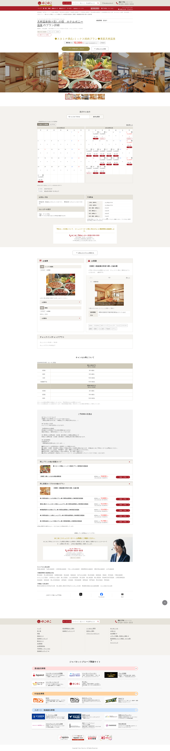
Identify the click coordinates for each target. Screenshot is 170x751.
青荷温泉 (106, 580)
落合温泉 (66, 575)
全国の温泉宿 (55, 12)
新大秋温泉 (91, 575)
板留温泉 (98, 575)
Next (116, 73)
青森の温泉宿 (41, 569)
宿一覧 (45, 8)
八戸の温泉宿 (110, 569)
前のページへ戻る (44, 34)
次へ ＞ (128, 277)
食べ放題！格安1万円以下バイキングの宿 (68, 585)
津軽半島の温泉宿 (99, 569)
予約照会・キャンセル (43, 648)
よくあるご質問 (91, 628)
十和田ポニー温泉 (54, 577)
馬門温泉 (92, 580)
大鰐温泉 (63, 580)
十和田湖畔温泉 (120, 577)
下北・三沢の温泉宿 (73, 569)
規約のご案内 (90, 631)
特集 (49, 8)
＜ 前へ (91, 277)
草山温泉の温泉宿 (95, 12)
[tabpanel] (85, 72)
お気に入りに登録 (101, 48)
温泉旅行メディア (78, 8)
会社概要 (113, 633)
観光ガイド (62, 8)
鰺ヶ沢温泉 (64, 577)
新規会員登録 (96, 8)
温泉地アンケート (68, 631)
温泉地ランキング (42, 638)
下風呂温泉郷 (119, 575)
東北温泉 (39, 575)
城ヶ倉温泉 (89, 577)
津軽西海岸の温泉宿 (87, 569)
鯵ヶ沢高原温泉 (55, 580)
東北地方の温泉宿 (64, 12)
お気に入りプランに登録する (86, 253)
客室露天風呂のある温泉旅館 (90, 585)
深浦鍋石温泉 (58, 575)
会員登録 (39, 643)
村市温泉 (110, 575)
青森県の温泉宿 (75, 12)
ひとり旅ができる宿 (106, 585)
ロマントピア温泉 (42, 577)
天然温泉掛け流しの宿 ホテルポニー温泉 (112, 12)
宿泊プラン (40, 14)
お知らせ (113, 631)
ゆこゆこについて (108, 3)
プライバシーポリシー (92, 633)
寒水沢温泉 (99, 580)
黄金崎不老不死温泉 (108, 577)
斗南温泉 (70, 580)
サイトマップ (114, 642)
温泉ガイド (55, 8)
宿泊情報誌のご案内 (68, 628)
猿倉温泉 (73, 575)
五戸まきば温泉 (81, 575)
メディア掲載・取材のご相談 (118, 636)
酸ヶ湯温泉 (97, 577)
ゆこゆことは (114, 628)
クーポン (69, 8)
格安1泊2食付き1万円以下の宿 (46, 585)
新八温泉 (82, 577)
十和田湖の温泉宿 (84, 12)
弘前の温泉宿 (50, 569)
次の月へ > (129, 125)
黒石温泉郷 (78, 580)
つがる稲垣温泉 (73, 577)
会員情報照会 (41, 646)
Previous (54, 73)
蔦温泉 (105, 575)
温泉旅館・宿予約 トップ (43, 12)
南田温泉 (85, 580)
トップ (40, 8)
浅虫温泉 (39, 580)
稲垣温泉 (46, 580)
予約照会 (108, 8)
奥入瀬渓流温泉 (48, 575)
